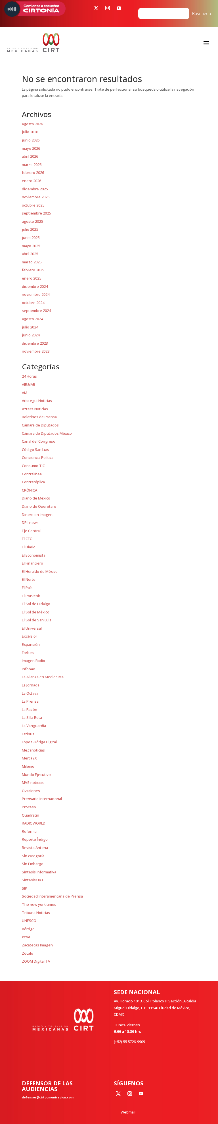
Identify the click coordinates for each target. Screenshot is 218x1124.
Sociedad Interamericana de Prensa (52, 896)
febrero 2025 (33, 269)
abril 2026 (30, 156)
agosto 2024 (32, 318)
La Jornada (30, 685)
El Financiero (32, 563)
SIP (24, 888)
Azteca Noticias (35, 408)
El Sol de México (35, 612)
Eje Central (31, 530)
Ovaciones (31, 790)
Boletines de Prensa (39, 416)
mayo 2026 (31, 148)
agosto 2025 (32, 221)
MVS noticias (33, 782)
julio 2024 (30, 327)
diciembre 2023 (35, 343)
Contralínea (32, 473)
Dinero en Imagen (37, 514)
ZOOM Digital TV (36, 961)
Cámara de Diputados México (47, 433)
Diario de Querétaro (39, 506)
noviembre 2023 (35, 351)
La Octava (30, 693)
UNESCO (29, 920)
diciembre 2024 (35, 286)
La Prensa (30, 701)
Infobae (28, 668)
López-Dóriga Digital (39, 741)
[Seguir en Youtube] (118, 8)
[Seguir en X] (96, 8)
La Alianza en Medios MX (43, 676)
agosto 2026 (32, 123)
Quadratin (30, 815)
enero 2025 (31, 278)
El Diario (28, 546)
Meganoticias (33, 750)
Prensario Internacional (42, 798)
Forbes (28, 652)
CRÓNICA (29, 490)
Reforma (29, 831)
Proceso (29, 806)
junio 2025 (30, 237)
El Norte (28, 579)
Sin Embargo (32, 863)
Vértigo (28, 928)
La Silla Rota (32, 717)
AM (24, 392)
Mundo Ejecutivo (36, 774)
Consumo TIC (33, 465)
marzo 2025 (31, 262)
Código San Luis (35, 449)
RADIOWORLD (33, 823)
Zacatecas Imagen (37, 945)
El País (27, 587)
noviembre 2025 (35, 196)
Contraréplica (33, 481)
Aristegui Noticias (37, 400)
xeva (26, 936)
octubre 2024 (33, 302)
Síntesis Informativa (39, 872)
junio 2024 (30, 335)
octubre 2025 (33, 205)
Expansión (31, 644)
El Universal (32, 628)
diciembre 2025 (35, 189)
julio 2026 (30, 131)
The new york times (39, 904)
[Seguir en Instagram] (107, 8)
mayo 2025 (31, 245)
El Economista (33, 555)
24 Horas (29, 376)
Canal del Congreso (38, 441)
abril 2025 (30, 253)
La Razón (29, 709)
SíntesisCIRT (33, 879)
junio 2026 (30, 140)
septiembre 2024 (36, 310)
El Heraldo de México (40, 571)
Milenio (28, 766)
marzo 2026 (31, 164)
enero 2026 (31, 180)
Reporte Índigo (35, 839)
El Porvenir (31, 595)
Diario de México (36, 498)
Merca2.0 (29, 758)
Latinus (28, 733)
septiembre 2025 (36, 213)
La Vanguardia (34, 725)
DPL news (30, 522)
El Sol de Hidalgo (36, 603)
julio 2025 (30, 229)
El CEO (27, 538)
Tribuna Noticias (36, 912)
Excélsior (29, 636)
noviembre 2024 (35, 294)
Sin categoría (33, 855)
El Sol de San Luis (36, 620)
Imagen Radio (33, 660)
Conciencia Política (37, 457)
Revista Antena (35, 847)
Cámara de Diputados (40, 425)
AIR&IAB (28, 384)
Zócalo (27, 953)
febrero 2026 (33, 172)
